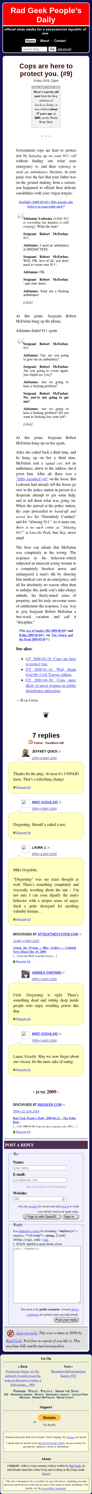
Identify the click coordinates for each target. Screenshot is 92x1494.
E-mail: (19, 1174)
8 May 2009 (41, 80)
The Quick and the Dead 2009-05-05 (46, 637)
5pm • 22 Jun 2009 (26, 1111)
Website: (19, 1193)
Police (33, 1391)
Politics (46, 1391)
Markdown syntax (29, 1231)
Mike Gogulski (45, 802)
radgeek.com (50, 1105)
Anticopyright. (26, 1332)
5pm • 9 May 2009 (44, 1040)
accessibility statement (54, 1488)
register (33, 1206)
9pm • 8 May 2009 (44, 854)
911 (6, 1394)
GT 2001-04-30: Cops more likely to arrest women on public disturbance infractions (51, 685)
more (46, 1473)
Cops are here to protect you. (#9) (46, 70)
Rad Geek (14, 1340)
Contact (60, 41)
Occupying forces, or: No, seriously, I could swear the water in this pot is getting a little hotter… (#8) (22, 1378)
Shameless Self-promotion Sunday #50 (68, 1373)
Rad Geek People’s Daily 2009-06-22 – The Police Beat (44, 1120)
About (44, 41)
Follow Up (23, 787)
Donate (71, 1437)
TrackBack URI (54, 742)
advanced (64, 49)
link (46, 1240)
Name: (18, 1162)
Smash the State (67, 1391)
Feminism (19, 1391)
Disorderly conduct (58, 1394)
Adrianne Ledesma (21, 1394)
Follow (38, 742)
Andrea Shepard (46, 973)
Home (30, 41)
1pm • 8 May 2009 (44, 758)
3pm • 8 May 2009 (44, 809)
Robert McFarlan (43, 1397)
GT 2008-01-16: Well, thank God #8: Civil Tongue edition (51, 672)
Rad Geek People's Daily (46, 15)
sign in (65, 1206)
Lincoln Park (80, 1394)
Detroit (39, 1394)
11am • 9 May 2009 (26, 941)
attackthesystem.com (58, 934)
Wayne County (65, 1397)
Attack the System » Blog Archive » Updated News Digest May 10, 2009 (44, 950)
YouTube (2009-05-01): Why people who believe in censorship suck (46, 204)
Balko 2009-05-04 (30, 635)
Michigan (25, 1397)
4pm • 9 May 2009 (44, 979)
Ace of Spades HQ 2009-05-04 (45, 630)
